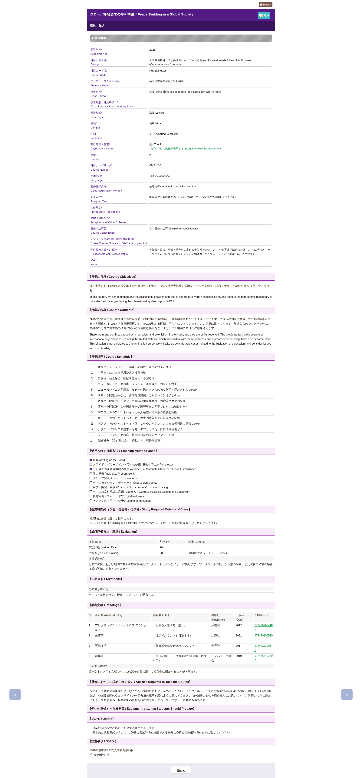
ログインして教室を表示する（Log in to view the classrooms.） (187, 148)
